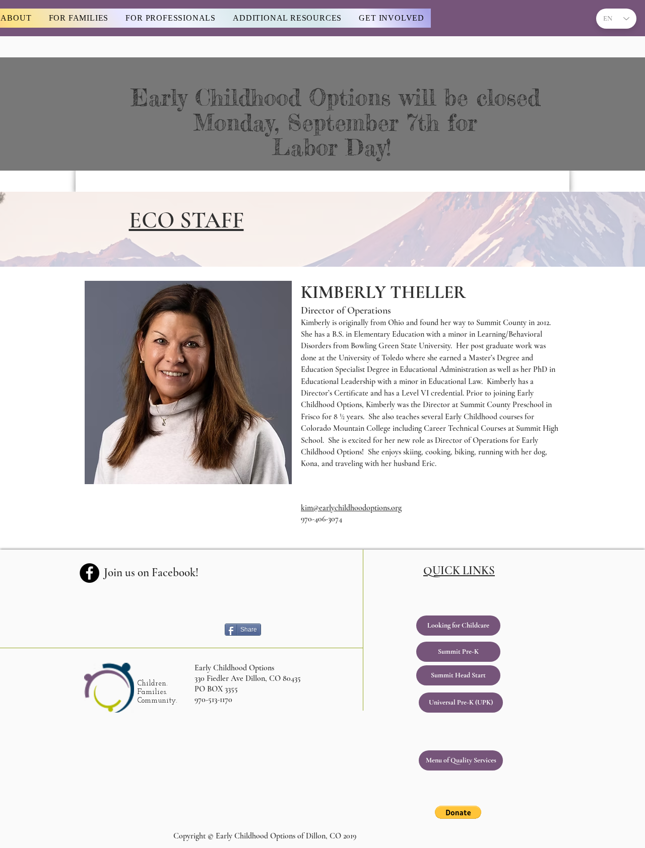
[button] (458, 812)
